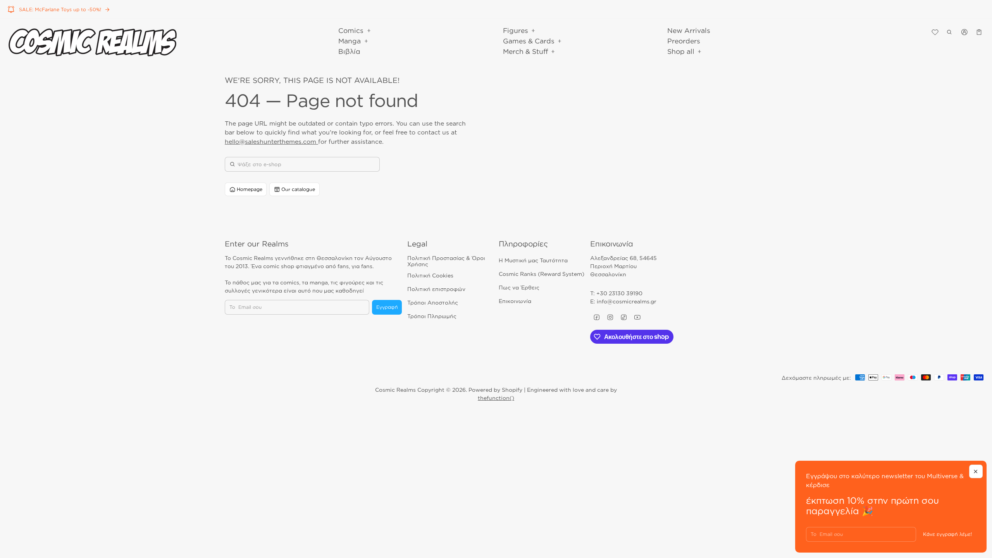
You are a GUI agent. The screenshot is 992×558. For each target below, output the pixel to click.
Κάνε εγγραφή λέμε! (947, 534)
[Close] (976, 471)
